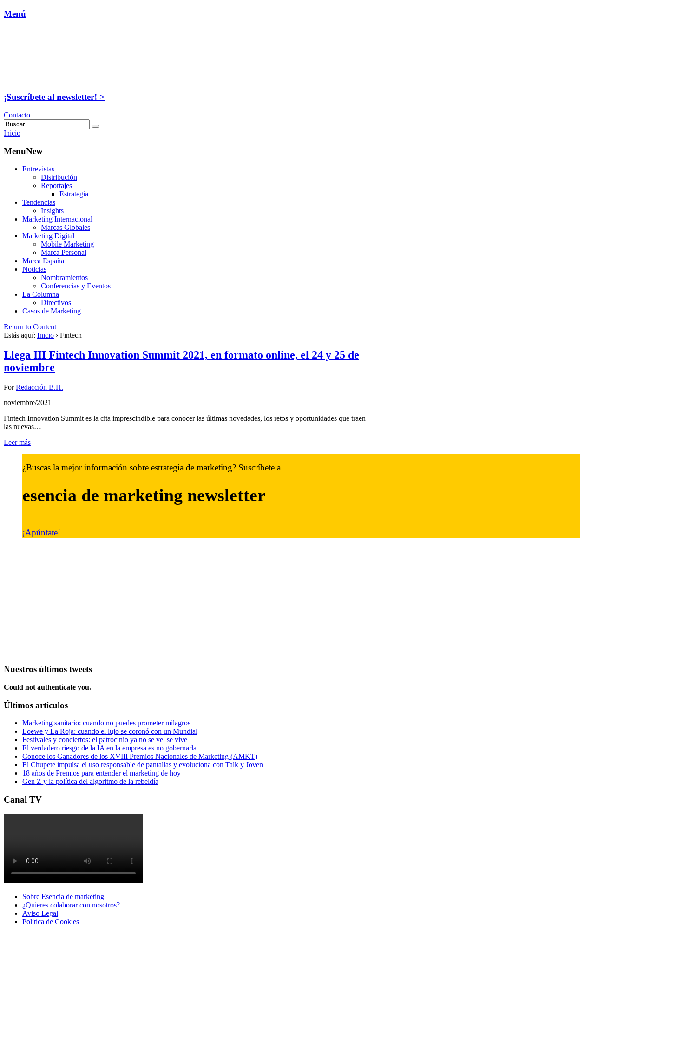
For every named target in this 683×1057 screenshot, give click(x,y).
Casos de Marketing (51, 311)
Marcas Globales (65, 227)
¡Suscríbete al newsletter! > (54, 97)
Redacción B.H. (39, 387)
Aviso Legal (40, 913)
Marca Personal (63, 252)
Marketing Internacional (57, 219)
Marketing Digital (48, 236)
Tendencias (38, 202)
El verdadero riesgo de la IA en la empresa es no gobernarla (109, 748)
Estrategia (73, 194)
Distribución (59, 177)
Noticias (34, 269)
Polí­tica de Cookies (50, 922)
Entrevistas (38, 169)
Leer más (17, 442)
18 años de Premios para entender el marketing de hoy (101, 773)
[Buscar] (95, 126)
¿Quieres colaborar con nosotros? (71, 905)
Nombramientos (64, 277)
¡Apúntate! (41, 532)
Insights (52, 211)
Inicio (45, 335)
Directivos (56, 303)
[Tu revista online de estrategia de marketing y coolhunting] (62, 79)
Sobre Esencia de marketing (63, 896)
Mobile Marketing (67, 244)
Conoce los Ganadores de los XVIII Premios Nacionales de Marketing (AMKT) (139, 756)
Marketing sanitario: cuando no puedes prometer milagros (106, 723)
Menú (15, 14)
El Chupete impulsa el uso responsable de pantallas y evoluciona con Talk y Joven (142, 765)
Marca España (43, 261)
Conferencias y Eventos (76, 286)
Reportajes (56, 185)
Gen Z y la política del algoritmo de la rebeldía (90, 781)
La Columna (40, 294)
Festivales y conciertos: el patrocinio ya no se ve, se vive (104, 740)
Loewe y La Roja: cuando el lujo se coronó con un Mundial (109, 731)
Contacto (17, 115)
